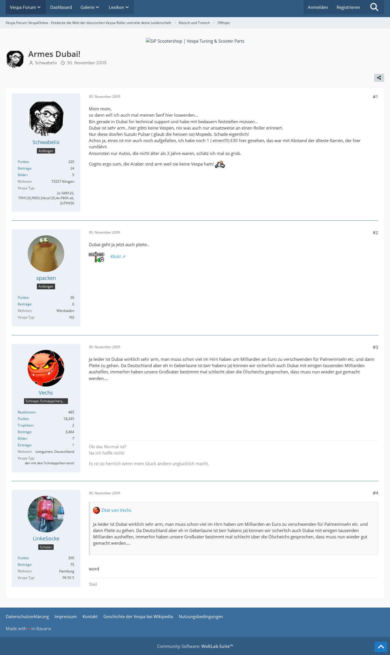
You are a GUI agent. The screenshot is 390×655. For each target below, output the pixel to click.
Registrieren (348, 7)
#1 (375, 96)
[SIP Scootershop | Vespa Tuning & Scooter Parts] (195, 40)
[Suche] (374, 7)
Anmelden (318, 7)
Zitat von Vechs (116, 510)
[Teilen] (379, 78)
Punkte (23, 161)
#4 (375, 493)
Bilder (22, 174)
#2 (375, 232)
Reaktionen (26, 412)
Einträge (24, 445)
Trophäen (25, 425)
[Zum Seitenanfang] (381, 647)
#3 (375, 347)
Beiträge (24, 168)
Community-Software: (195, 646)
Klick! (115, 256)
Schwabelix (46, 62)
